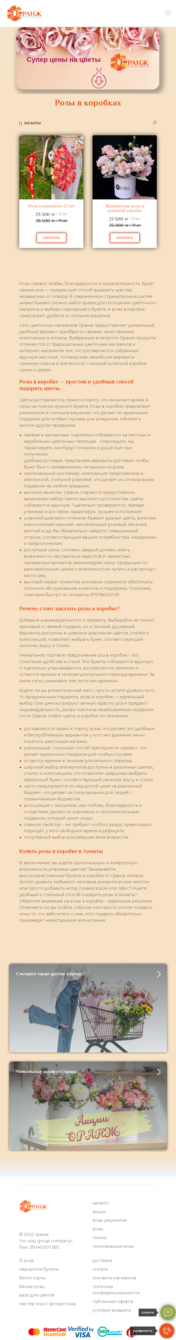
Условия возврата (112, 1310)
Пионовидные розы (113, 1246)
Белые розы (32, 1286)
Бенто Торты (32, 1277)
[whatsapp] (22, 1223)
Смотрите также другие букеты (48, 973)
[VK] (52, 1223)
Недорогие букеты (38, 1269)
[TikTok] (60, 1223)
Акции (99, 1211)
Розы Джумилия (110, 1220)
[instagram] (37, 1223)
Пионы (100, 1237)
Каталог (101, 1203)
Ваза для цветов (36, 1295)
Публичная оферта (113, 1301)
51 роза (26, 1260)
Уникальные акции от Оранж (46, 1071)
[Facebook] (45, 1223)
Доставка (102, 1260)
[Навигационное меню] (168, 13)
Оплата (100, 1269)
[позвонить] (167, 1331)
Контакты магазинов (114, 1277)
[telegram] (30, 1223)
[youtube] (67, 1223)
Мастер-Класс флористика (47, 1303)
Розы (98, 1228)
